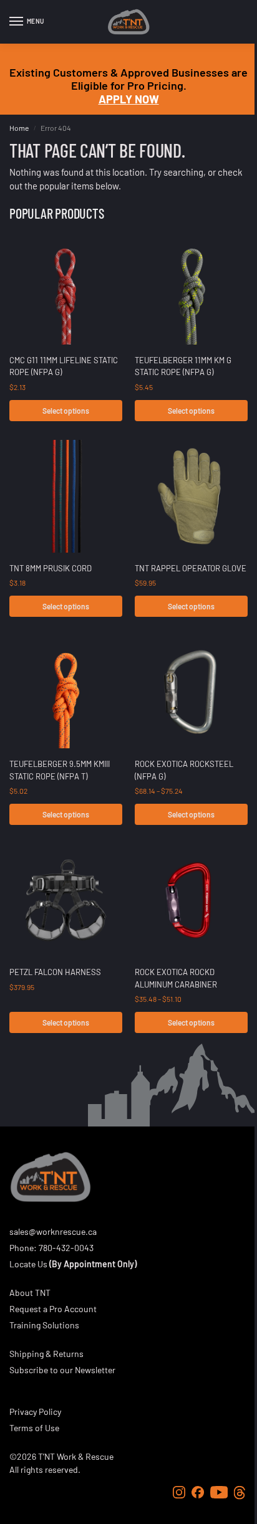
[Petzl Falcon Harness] (65, 900)
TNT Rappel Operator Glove (190, 568)
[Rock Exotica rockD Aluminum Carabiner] (191, 900)
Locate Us (28, 1264)
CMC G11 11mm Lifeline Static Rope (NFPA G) (63, 366)
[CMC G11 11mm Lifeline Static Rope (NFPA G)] (65, 288)
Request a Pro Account (53, 1308)
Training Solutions (44, 1325)
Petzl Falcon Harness (55, 972)
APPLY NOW (129, 99)
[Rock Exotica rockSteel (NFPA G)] (191, 692)
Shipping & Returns (46, 1353)
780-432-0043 (66, 1247)
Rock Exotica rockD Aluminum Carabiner (176, 978)
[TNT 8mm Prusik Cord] (65, 496)
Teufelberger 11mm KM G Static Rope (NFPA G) (183, 366)
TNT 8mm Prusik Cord (50, 568)
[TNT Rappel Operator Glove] (191, 496)
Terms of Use (34, 1427)
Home (19, 127)
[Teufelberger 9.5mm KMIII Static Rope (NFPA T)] (65, 692)
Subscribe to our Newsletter (62, 1369)
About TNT (30, 1292)
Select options (65, 410)
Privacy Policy (35, 1411)
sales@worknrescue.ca (53, 1231)
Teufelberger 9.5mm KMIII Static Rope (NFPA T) (59, 770)
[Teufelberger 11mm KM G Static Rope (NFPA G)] (191, 288)
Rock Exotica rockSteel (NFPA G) (184, 770)
